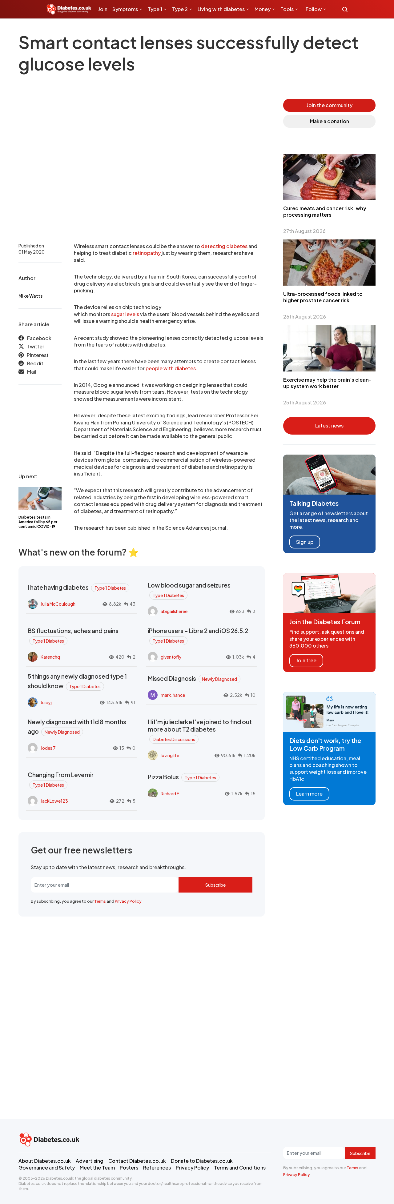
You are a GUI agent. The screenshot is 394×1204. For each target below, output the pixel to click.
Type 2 (180, 9)
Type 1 (155, 9)
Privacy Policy (128, 901)
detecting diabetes (224, 246)
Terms (100, 901)
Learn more (309, 793)
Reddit (35, 363)
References (157, 1167)
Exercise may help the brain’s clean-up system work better (327, 382)
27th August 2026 (304, 231)
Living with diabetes (221, 9)
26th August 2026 (304, 316)
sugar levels (125, 314)
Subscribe (215, 885)
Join (102, 9)
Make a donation (329, 121)
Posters (129, 1167)
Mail (31, 372)
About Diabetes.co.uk (44, 1161)
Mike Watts (30, 296)
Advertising (89, 1161)
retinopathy (147, 253)
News (107, 27)
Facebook (39, 338)
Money (263, 9)
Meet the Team (97, 1167)
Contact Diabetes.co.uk (137, 1161)
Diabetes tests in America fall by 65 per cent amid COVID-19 (37, 522)
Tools (287, 9)
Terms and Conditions (240, 1167)
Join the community (329, 105)
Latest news (329, 425)
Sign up (304, 542)
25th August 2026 (304, 402)
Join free (306, 660)
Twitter (35, 346)
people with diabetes (171, 368)
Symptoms (125, 9)
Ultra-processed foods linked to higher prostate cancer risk (323, 297)
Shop (129, 27)
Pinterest (38, 355)
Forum (148, 27)
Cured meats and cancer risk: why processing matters (324, 211)
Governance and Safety (46, 1167)
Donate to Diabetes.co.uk (202, 1161)
